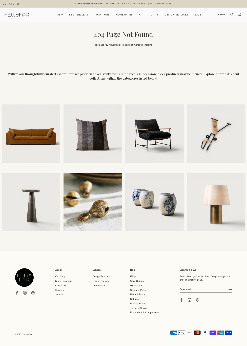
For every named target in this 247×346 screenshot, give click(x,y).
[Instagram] (25, 292)
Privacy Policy (137, 303)
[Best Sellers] (31, 133)
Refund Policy (137, 294)
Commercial (99, 285)
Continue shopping (143, 45)
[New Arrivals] (93, 133)
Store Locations (63, 281)
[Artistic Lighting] (216, 202)
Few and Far (27, 334)
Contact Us (61, 285)
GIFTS (154, 14)
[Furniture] (154, 133)
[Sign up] (230, 289)
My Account (136, 285)
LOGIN (221, 14)
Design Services (101, 276)
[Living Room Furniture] (31, 202)
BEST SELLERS (78, 14)
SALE (198, 14)
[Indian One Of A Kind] (93, 202)
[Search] (232, 14)
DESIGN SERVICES (176, 14)
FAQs (133, 276)
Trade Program (101, 281)
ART (141, 14)
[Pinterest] (33, 292)
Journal (59, 294)
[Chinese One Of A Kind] (154, 202)
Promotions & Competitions (144, 312)
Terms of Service (139, 308)
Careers (59, 290)
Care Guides (137, 281)
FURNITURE (102, 14)
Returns (134, 299)
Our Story (60, 276)
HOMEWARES (124, 14)
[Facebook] (16, 292)
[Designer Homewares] (216, 133)
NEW (60, 14)
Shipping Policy (138, 290)
